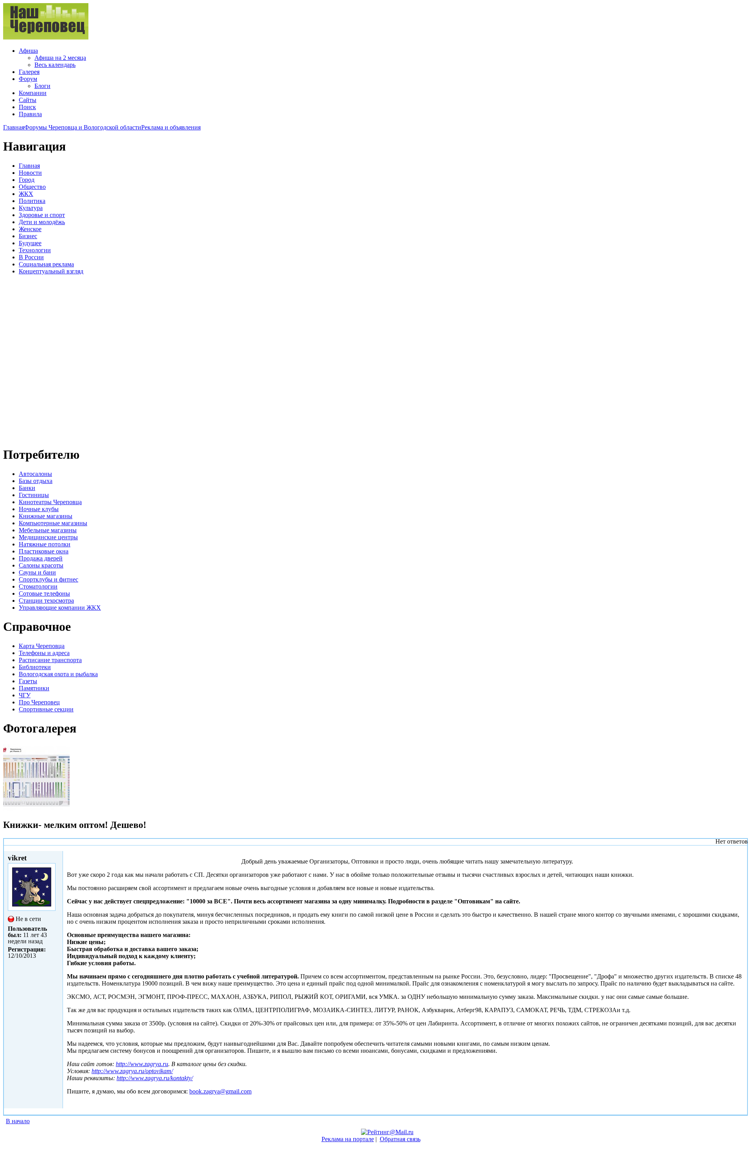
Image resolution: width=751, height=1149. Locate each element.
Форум (28, 78)
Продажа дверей (41, 558)
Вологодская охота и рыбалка (58, 674)
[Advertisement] (50, 359)
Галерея (29, 71)
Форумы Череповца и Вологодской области (82, 127)
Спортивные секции (46, 709)
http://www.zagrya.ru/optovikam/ (132, 1071)
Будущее (30, 243)
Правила (30, 114)
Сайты (27, 100)
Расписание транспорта (50, 660)
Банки (27, 488)
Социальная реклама (46, 264)
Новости (30, 172)
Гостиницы (34, 495)
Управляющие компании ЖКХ (60, 607)
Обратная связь (400, 1139)
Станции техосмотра (46, 600)
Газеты (28, 681)
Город (26, 179)
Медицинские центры (48, 537)
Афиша (28, 50)
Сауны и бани (37, 572)
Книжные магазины (45, 516)
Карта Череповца (42, 646)
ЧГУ (25, 695)
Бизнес (28, 236)
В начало (18, 1121)
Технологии (35, 250)
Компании (33, 93)
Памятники (34, 688)
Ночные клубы (39, 509)
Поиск (27, 107)
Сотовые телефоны (44, 593)
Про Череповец (39, 702)
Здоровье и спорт (42, 215)
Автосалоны (35, 473)
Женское (30, 229)
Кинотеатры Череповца (50, 502)
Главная (13, 127)
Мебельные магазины (48, 530)
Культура (31, 208)
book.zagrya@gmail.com (220, 1091)
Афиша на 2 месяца (60, 57)
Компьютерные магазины (53, 523)
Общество (32, 186)
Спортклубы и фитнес (48, 579)
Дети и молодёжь (42, 222)
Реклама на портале (348, 1139)
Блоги (42, 86)
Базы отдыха (35, 481)
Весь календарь (54, 64)
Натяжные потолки (44, 544)
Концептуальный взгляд (51, 271)
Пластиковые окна (43, 551)
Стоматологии (38, 586)
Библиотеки (35, 667)
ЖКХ (26, 193)
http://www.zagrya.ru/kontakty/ (155, 1078)
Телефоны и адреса (44, 653)
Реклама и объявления (171, 127)
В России (31, 257)
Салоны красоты (41, 565)
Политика (32, 200)
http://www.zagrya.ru (142, 1064)
